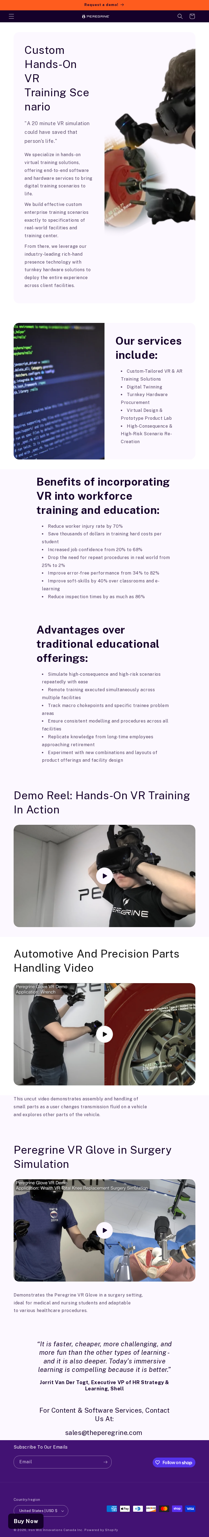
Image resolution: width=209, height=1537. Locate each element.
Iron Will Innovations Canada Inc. (57, 1530)
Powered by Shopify (101, 1530)
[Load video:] (104, 876)
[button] (11, 16)
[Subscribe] (105, 1462)
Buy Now (26, 1521)
